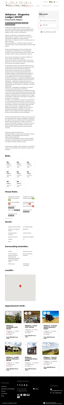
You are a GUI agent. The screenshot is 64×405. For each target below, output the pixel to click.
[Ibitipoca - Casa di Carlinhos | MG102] (50, 349)
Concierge (4, 393)
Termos (3, 391)
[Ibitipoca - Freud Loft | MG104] (32, 317)
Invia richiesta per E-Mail (49, 32)
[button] (20, 156)
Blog (2, 396)
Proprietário (46, 6)
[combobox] (50, 25)
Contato (56, 6)
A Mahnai (3, 386)
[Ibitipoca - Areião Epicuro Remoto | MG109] (13, 349)
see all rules (8, 218)
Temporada (29, 6)
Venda (38, 6)
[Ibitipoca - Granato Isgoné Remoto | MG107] (50, 317)
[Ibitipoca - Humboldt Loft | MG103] (13, 317)
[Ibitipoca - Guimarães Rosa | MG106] (32, 349)
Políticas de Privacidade (8, 389)
